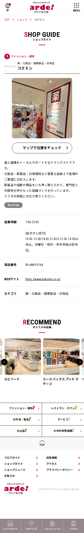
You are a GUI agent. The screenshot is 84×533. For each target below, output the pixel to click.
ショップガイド (13, 463)
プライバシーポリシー (59, 469)
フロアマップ (31, 529)
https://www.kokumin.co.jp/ (43, 279)
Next (79, 362)
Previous (4, 362)
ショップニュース (14, 469)
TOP (7, 19)
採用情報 (51, 457)
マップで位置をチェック (42, 148)
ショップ (22, 19)
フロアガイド (12, 457)
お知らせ (9, 475)
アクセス (51, 463)
